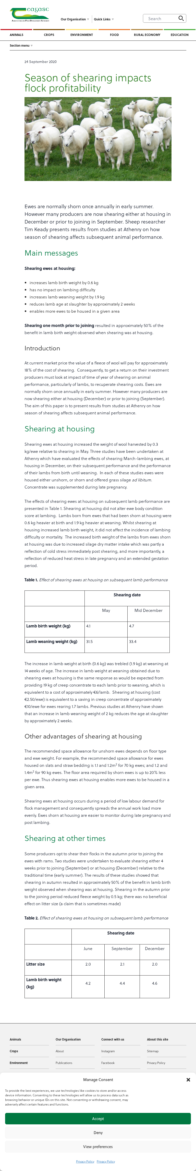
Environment (81, 34)
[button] (188, 1079)
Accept (98, 1118)
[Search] (181, 18)
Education (180, 34)
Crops (49, 34)
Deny (98, 1132)
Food (114, 34)
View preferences (98, 1146)
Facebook (108, 1062)
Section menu (19, 45)
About (60, 1051)
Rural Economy (147, 34)
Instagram (108, 1051)
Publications (64, 1062)
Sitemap (152, 1051)
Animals (16, 34)
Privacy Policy (85, 1161)
